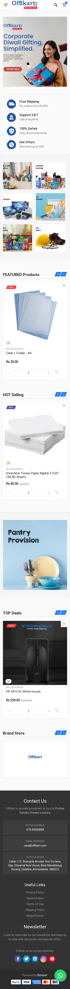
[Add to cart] (56, 372)
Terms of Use (35, 904)
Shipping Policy (35, 910)
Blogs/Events (35, 915)
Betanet (42, 975)
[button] (31, 81)
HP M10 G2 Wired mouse (23, 691)
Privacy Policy (35, 892)
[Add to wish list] (64, 285)
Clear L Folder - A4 (19, 353)
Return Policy (35, 898)
